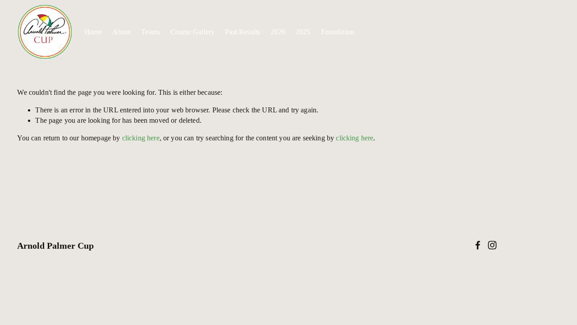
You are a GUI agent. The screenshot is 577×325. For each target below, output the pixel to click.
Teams (150, 32)
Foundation (337, 32)
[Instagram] (492, 245)
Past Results (242, 32)
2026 (277, 32)
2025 (303, 32)
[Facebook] (477, 245)
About (121, 32)
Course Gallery (192, 32)
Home (93, 32)
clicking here (141, 138)
